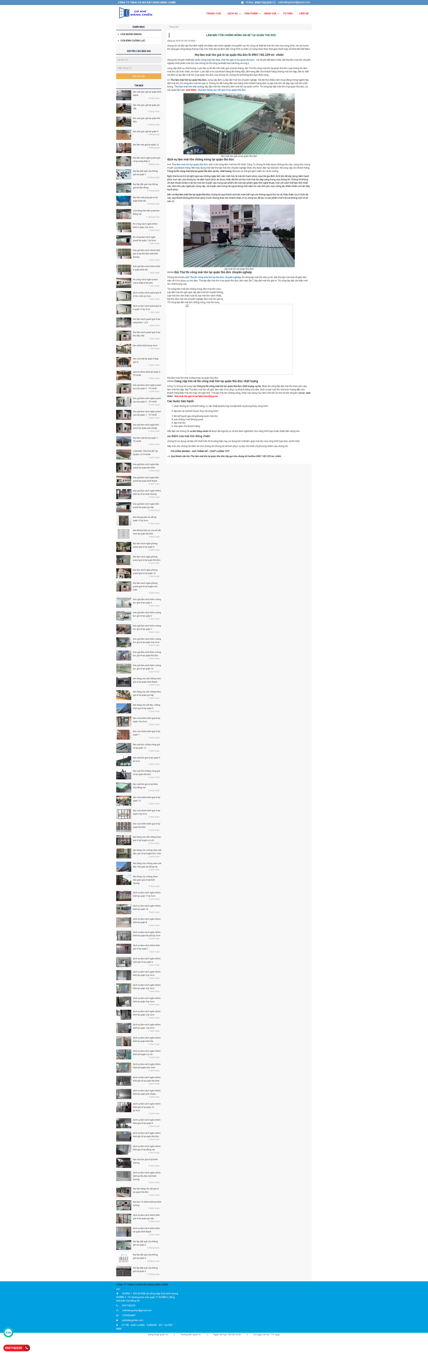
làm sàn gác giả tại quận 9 (145, 131)
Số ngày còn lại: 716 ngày (266, 1334)
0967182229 (263, 2)
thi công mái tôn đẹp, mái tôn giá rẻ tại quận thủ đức (226, 59)
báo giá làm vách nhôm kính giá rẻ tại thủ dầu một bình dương (146, 253)
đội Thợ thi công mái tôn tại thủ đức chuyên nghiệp (213, 277)
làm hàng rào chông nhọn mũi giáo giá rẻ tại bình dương (145, 879)
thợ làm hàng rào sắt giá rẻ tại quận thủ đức (222, 90)
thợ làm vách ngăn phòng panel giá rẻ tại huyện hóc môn (145, 586)
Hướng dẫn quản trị (191, 1334)
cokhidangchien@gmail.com (294, 2)
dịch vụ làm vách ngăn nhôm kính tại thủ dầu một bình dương (146, 1176)
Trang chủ (173, 27)
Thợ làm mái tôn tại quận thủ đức (190, 164)
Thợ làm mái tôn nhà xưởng (189, 86)
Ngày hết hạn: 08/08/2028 (227, 1334)
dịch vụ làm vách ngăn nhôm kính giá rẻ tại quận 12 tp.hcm (146, 1107)
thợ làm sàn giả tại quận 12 (146, 144)
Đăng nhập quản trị (158, 1334)
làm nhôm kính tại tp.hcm (145, 345)
